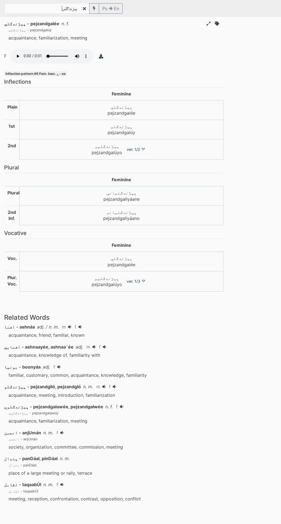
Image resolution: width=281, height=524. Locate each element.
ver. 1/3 (133, 281)
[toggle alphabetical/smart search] (94, 8)
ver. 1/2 (133, 149)
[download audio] (101, 56)
